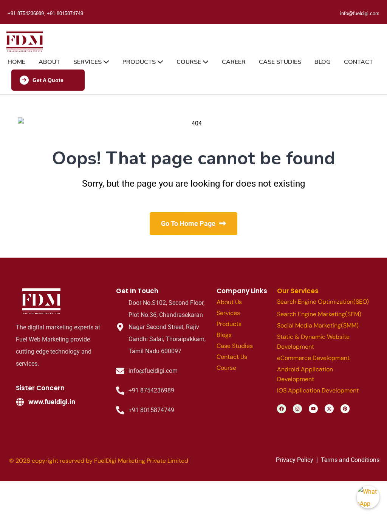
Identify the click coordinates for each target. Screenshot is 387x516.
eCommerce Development (313, 358)
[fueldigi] (42, 301)
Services (88, 62)
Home (16, 62)
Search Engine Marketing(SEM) (319, 314)
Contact (358, 62)
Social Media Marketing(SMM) (318, 325)
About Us (229, 302)
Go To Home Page (188, 223)
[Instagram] (297, 408)
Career (234, 62)
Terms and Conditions (350, 459)
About (49, 62)
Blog (322, 62)
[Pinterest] (345, 408)
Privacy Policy (294, 459)
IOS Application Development (318, 390)
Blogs (224, 335)
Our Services (298, 290)
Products (139, 62)
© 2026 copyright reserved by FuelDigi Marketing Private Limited (98, 461)
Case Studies (280, 62)
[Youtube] (313, 408)
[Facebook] (281, 408)
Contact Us (232, 357)
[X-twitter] (329, 408)
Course (189, 62)
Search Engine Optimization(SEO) (323, 302)
